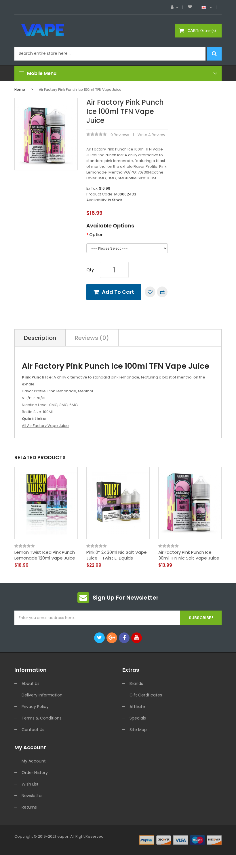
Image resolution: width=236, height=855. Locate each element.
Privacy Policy (35, 706)
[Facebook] (124, 637)
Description (40, 338)
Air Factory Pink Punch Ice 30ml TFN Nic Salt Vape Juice (188, 555)
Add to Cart (118, 291)
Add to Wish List (150, 292)
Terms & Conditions (42, 718)
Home (19, 89)
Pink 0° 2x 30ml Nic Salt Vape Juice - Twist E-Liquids (116, 555)
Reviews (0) (92, 338)
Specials (138, 718)
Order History (35, 772)
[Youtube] (136, 637)
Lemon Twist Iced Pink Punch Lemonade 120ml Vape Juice (44, 555)
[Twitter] (99, 637)
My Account (34, 761)
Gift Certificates (146, 695)
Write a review (151, 135)
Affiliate (137, 706)
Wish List (30, 784)
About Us (30, 683)
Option (96, 235)
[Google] (111, 637)
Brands (136, 683)
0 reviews (120, 135)
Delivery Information (42, 695)
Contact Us (33, 729)
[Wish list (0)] (190, 7)
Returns (29, 807)
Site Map (138, 729)
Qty (90, 270)
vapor (62, 836)
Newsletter (32, 795)
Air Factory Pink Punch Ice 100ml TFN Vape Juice (80, 89)
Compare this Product (162, 292)
